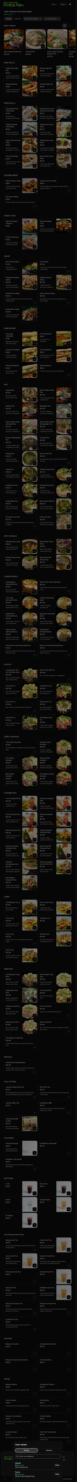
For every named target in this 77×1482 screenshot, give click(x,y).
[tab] (26, 1450)
